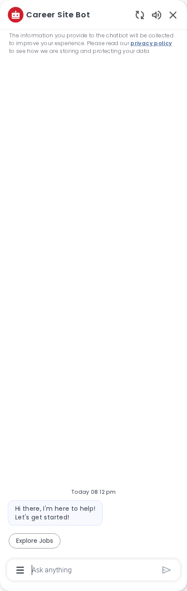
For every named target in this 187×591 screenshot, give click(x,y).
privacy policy (151, 43)
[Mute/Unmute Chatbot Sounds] (156, 14)
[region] (93, 291)
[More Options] (20, 570)
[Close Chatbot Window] (173, 15)
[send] (166, 570)
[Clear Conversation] (140, 14)
